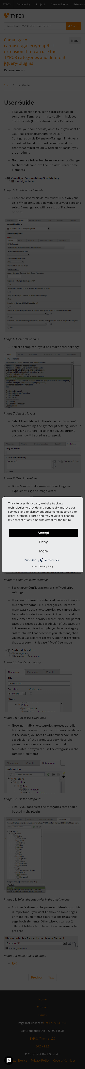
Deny (43, 542)
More (43, 551)
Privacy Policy (46, 566)
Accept (43, 533)
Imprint (35, 566)
